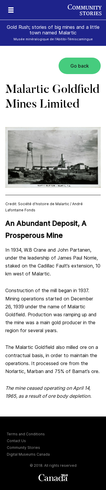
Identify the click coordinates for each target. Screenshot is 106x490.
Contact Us (16, 441)
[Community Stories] (87, 9)
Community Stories (23, 447)
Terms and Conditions (26, 434)
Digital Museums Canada (28, 454)
